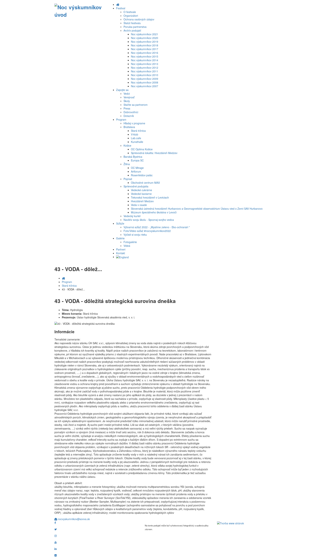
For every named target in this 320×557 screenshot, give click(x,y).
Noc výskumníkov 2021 (144, 34)
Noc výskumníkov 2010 (144, 75)
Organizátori (131, 15)
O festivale (130, 12)
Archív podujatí (132, 30)
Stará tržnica (138, 130)
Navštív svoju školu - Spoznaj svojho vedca (149, 220)
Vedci (127, 93)
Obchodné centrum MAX (145, 182)
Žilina (127, 164)
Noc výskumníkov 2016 (144, 53)
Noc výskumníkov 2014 (144, 60)
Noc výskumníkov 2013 (144, 64)
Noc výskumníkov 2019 (144, 41)
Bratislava (129, 127)
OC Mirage (137, 168)
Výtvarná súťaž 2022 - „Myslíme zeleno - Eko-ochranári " (157, 227)
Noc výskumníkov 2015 (144, 56)
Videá (127, 246)
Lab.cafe (136, 138)
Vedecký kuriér (132, 216)
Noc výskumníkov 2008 (144, 82)
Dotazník (129, 116)
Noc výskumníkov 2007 (144, 86)
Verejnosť (129, 97)
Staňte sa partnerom (136, 105)
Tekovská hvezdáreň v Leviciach (150, 197)
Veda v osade (139, 205)
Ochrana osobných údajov (139, 19)
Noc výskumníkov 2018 (144, 45)
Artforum (136, 171)
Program (121, 119)
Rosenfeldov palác (142, 175)
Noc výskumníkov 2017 (144, 49)
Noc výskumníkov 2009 (144, 79)
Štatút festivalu (132, 23)
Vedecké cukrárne (141, 190)
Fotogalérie (130, 242)
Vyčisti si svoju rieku (135, 234)
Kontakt (120, 253)
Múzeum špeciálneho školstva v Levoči (153, 212)
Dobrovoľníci (131, 112)
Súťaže (120, 223)
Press (127, 108)
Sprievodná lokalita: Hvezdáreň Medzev (154, 153)
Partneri (120, 249)
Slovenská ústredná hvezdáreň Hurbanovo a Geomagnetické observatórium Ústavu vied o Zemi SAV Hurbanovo (197, 208)
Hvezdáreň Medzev (142, 201)
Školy (127, 101)
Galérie (120, 238)
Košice (127, 145)
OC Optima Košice (142, 149)
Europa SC (137, 160)
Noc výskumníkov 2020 (144, 38)
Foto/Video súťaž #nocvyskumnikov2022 (147, 231)
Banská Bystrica (133, 156)
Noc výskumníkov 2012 (144, 67)
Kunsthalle (137, 142)
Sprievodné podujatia (136, 186)
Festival (120, 8)
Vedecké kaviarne (141, 194)
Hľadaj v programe (134, 123)
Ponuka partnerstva (135, 27)
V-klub (134, 134)
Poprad (128, 179)
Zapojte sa (122, 90)
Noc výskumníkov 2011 (144, 71)
